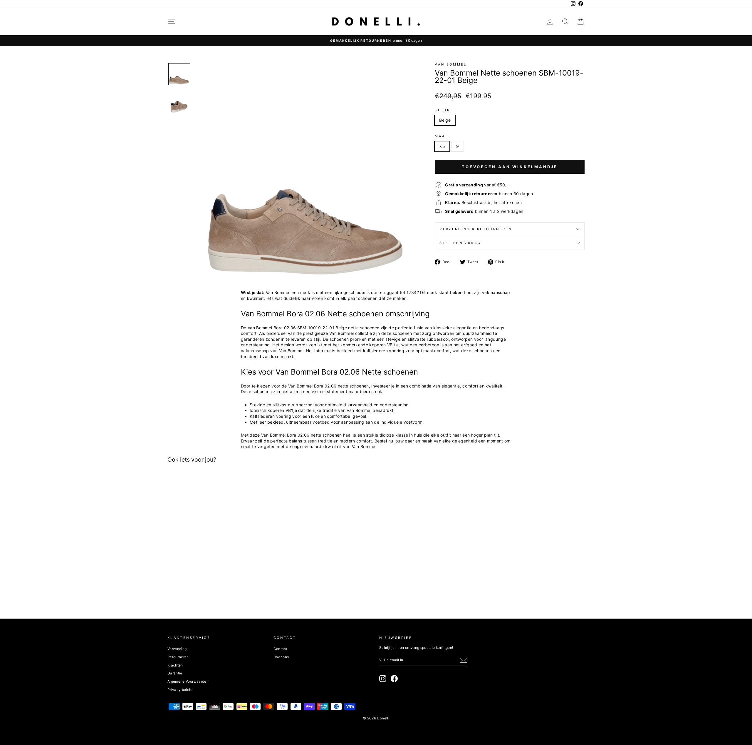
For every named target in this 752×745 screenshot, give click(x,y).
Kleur (442, 110)
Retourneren (178, 657)
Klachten (175, 665)
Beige (445, 120)
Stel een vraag (460, 243)
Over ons (281, 657)
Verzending (177, 649)
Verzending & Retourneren (475, 229)
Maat (441, 136)
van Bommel (451, 64)
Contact (280, 649)
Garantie (174, 673)
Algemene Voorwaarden (188, 681)
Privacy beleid (179, 689)
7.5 (442, 146)
